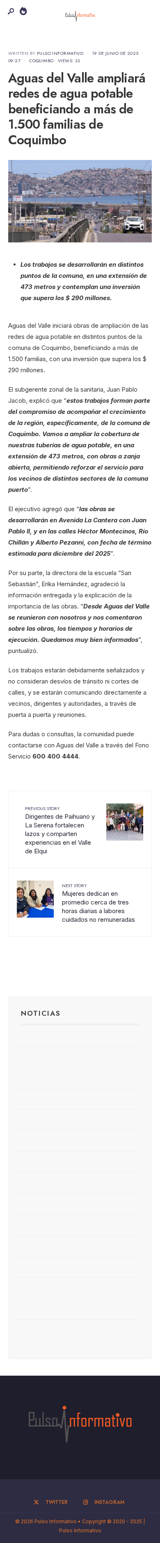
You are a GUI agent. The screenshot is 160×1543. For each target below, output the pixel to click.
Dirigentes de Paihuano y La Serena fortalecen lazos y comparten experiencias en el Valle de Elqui (60, 830)
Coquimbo (41, 60)
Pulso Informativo (60, 53)
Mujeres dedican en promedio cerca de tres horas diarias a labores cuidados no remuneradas (98, 902)
